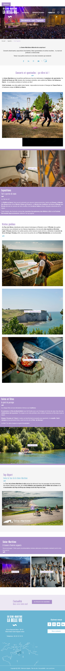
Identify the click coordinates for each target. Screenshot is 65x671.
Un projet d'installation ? (23, 1)
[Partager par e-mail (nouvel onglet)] (38, 61)
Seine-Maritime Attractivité (8, 1)
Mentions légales (25, 668)
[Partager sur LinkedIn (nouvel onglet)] (28, 61)
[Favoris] (58, 12)
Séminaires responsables (37, 1)
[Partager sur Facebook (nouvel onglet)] (23, 61)
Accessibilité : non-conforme (46, 668)
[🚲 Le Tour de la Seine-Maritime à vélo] (32, 508)
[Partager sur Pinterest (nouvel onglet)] (33, 61)
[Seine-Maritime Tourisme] (9, 13)
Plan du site (34, 668)
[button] (62, 13)
